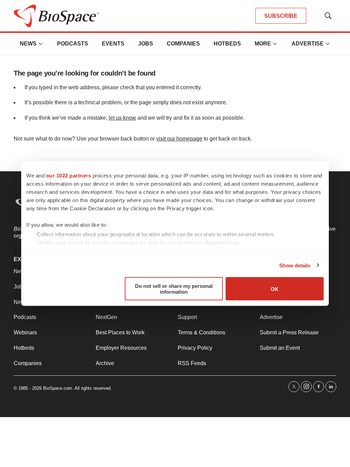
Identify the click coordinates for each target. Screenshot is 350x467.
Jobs (145, 43)
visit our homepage (179, 139)
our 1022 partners (68, 175)
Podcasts (72, 43)
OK (275, 289)
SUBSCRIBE (280, 16)
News (28, 43)
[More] (40, 43)
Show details (294, 265)
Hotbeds (227, 43)
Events (113, 43)
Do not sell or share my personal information (174, 289)
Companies (183, 43)
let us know (122, 118)
